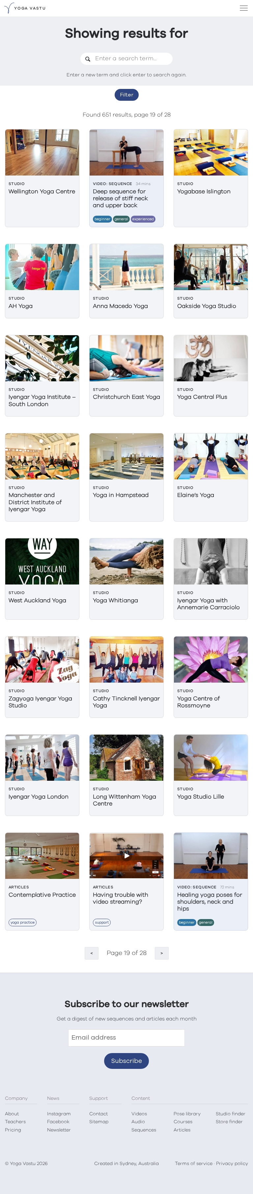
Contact (98, 1114)
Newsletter (59, 1130)
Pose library (187, 1114)
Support (102, 922)
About (12, 1114)
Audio (138, 1122)
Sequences (143, 1130)
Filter (126, 94)
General (121, 219)
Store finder (229, 1122)
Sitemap (98, 1122)
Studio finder (230, 1114)
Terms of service (193, 1163)
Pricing (13, 1130)
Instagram (59, 1114)
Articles (182, 1130)
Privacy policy (232, 1163)
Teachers (15, 1122)
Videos (139, 1114)
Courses (183, 1122)
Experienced (143, 219)
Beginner (102, 219)
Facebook (58, 1122)
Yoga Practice (23, 922)
